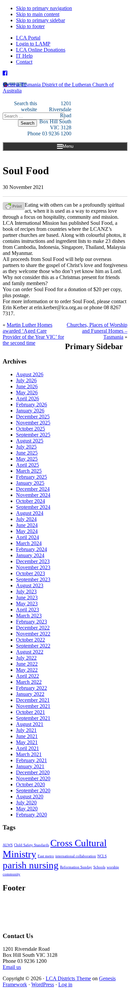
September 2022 (33, 646)
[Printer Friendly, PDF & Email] (14, 205)
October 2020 (30, 784)
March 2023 (29, 615)
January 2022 (30, 694)
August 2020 (29, 796)
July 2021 (26, 730)
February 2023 (31, 621)
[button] (65, 146)
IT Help (24, 56)
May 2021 (27, 742)
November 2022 (33, 634)
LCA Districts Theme (68, 978)
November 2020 (33, 778)
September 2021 (33, 718)
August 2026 (29, 374)
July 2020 (26, 802)
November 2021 (33, 706)
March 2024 (29, 543)
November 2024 (33, 495)
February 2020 (31, 814)
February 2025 (31, 477)
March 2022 (29, 682)
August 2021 (29, 724)
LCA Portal (28, 38)
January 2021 (30, 766)
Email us (12, 967)
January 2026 (30, 410)
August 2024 (29, 513)
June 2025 (27, 453)
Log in (65, 984)
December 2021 (33, 700)
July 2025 (26, 447)
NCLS (102, 856)
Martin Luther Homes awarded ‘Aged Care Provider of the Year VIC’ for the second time (33, 334)
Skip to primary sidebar (40, 20)
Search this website (25, 106)
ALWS (8, 845)
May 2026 (27, 392)
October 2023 (30, 573)
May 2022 (27, 670)
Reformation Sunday (76, 867)
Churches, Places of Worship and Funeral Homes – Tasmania (97, 331)
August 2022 (29, 652)
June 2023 (27, 597)
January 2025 (30, 483)
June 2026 (27, 386)
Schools (99, 867)
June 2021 (27, 736)
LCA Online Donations (40, 50)
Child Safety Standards (31, 845)
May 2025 (27, 459)
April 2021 (27, 748)
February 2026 (31, 404)
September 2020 (33, 790)
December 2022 (33, 628)
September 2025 (33, 435)
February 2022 (31, 688)
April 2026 (27, 398)
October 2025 (30, 429)
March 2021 (29, 754)
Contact (24, 62)
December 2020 (33, 772)
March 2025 (29, 471)
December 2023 (33, 561)
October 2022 (30, 640)
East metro (46, 856)
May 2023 (27, 603)
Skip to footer (30, 26)
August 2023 (29, 585)
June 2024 (27, 525)
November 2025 (33, 422)
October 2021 (30, 712)
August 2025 (29, 441)
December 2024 (33, 489)
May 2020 (27, 808)
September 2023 (33, 579)
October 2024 (30, 501)
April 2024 (27, 537)
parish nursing (31, 865)
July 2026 (26, 380)
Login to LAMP (33, 44)
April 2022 (27, 676)
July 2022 (26, 658)
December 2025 (33, 416)
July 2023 (26, 591)
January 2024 (30, 555)
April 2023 (27, 609)
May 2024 (27, 531)
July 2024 (26, 519)
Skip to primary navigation (44, 8)
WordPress (42, 984)
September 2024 (33, 507)
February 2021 (31, 760)
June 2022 (27, 664)
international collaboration (75, 856)
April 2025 (27, 465)
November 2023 (33, 567)
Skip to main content (37, 14)
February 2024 (31, 549)
